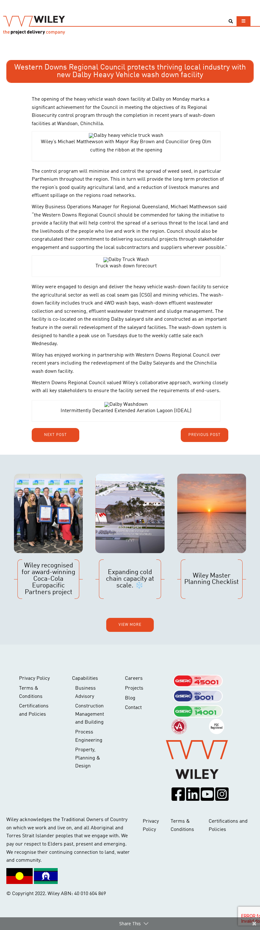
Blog (130, 698)
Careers (134, 678)
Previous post (204, 435)
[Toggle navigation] (243, 21)
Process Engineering (88, 736)
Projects (134, 688)
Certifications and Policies (34, 710)
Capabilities (85, 678)
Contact (133, 707)
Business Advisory (85, 692)
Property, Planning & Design (87, 758)
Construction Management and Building (89, 714)
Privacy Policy (34, 678)
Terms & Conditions (30, 692)
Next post (55, 435)
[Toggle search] (231, 21)
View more (130, 625)
